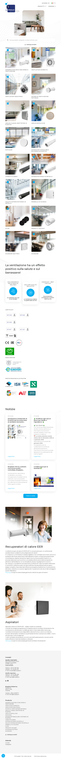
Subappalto (8, 744)
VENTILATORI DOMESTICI (12, 705)
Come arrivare (9, 665)
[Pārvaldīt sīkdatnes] (3, 756)
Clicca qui (8, 572)
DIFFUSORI (8, 715)
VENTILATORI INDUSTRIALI (12, 707)
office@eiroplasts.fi (14, 694)
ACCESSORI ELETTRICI (11, 729)
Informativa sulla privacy (40, 756)
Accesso (45, 3)
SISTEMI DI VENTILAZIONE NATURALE (15, 709)
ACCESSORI (8, 731)
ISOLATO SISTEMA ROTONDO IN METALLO (17, 723)
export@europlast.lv (14, 677)
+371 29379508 (14, 675)
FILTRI (7, 726)
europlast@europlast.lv (15, 670)
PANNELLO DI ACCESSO (12, 724)
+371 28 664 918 (14, 669)
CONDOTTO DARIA (10, 719)
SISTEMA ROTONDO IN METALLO (14, 721)
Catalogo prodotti (31, 44)
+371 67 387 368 (14, 674)
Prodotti (41, 6)
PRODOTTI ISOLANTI (11, 728)
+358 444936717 (14, 693)
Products (8, 700)
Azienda (51, 6)
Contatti (7, 743)
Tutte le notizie (30, 496)
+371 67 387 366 (14, 668)
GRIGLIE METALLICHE (11, 713)
